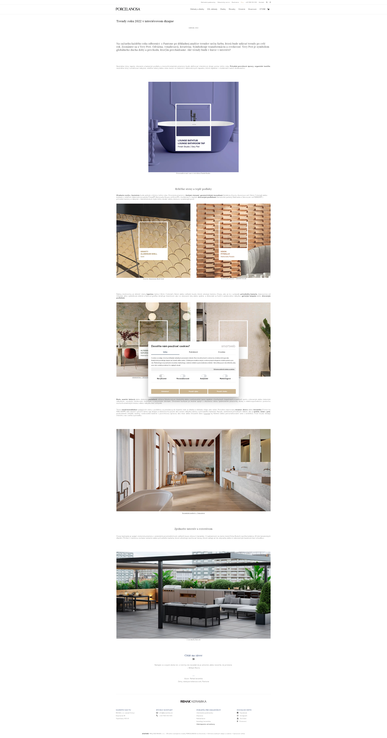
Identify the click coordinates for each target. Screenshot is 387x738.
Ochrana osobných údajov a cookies (224, 369)
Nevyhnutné (161, 379)
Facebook (243, 713)
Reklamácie (201, 718)
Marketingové (225, 379)
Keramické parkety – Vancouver (193, 513)
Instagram (243, 716)
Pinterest (243, 721)
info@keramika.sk (166, 713)
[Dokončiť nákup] (268, 9)
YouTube (243, 718)
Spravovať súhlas (239, 733)
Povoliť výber (193, 391)
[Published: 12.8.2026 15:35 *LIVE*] (150, 733)
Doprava (200, 716)
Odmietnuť (165, 391)
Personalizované (183, 379)
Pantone (205, 681)
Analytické (204, 379)
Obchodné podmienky (205, 713)
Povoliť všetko (222, 391)
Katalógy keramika (204, 721)
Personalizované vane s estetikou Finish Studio (193, 173)
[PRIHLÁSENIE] (270, 3)
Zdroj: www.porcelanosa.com (189, 681)
